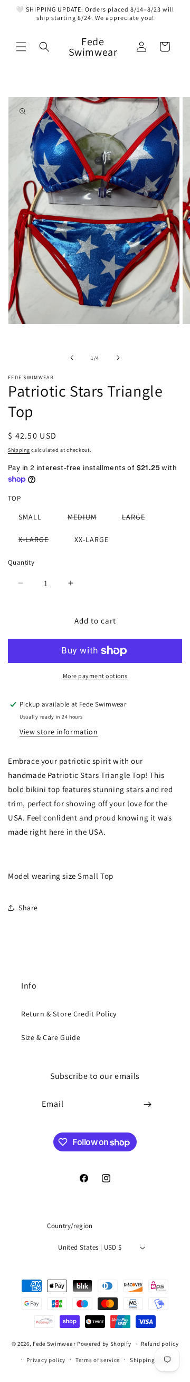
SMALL (30, 517)
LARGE (139, 519)
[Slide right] (118, 357)
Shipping (19, 449)
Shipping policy (152, 1360)
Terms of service (97, 1360)
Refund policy (159, 1343)
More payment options (95, 676)
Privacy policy (45, 1360)
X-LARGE (38, 541)
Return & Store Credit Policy (69, 1014)
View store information (59, 731)
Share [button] (28, 907)
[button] (21, 46)
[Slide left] (71, 357)
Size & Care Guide (50, 1037)
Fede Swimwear (54, 1343)
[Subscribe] (147, 1104)
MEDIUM (87, 519)
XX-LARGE (91, 539)
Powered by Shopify (104, 1343)
